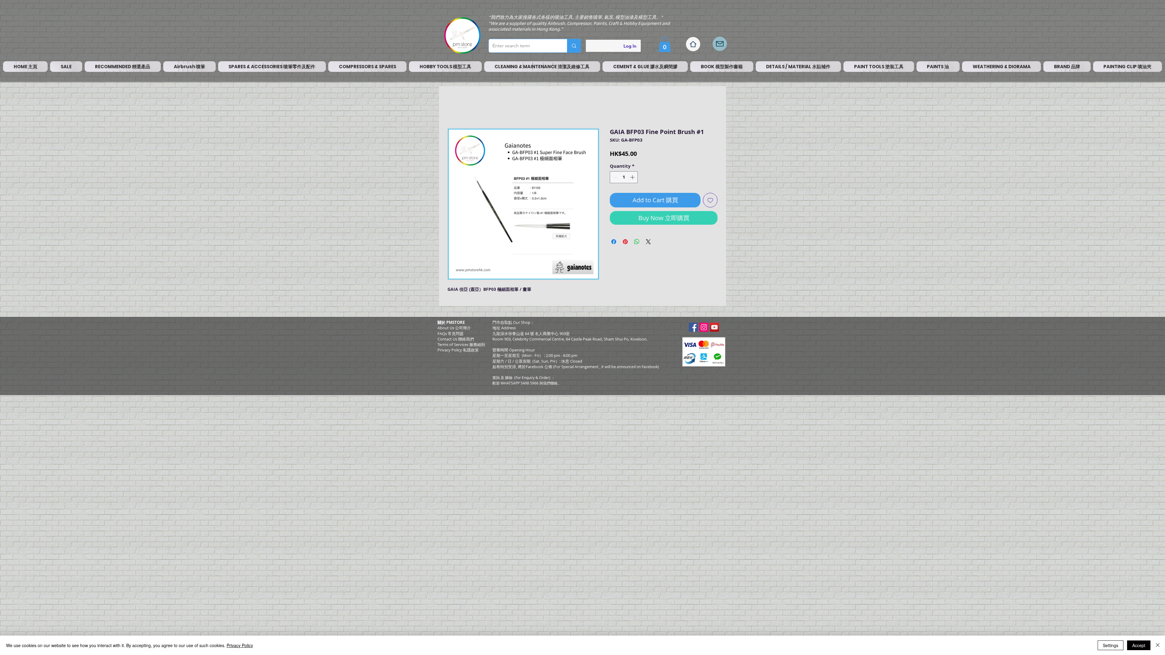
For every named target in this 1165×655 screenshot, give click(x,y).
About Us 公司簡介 (454, 329)
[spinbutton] (624, 178)
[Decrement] (615, 178)
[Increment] (633, 178)
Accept (1138, 645)
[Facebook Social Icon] (693, 328)
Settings (1110, 645)
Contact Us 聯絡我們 (455, 340)
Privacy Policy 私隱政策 (458, 351)
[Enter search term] (574, 45)
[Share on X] (648, 243)
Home (454, 108)
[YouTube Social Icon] (714, 328)
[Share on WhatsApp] (636, 243)
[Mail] (720, 44)
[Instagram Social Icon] (703, 328)
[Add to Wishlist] (710, 201)
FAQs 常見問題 (450, 335)
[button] (664, 44)
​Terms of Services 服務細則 (461, 346)
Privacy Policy (240, 645)
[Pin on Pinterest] (625, 243)
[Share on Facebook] (613, 243)
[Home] (693, 44)
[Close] (1157, 645)
